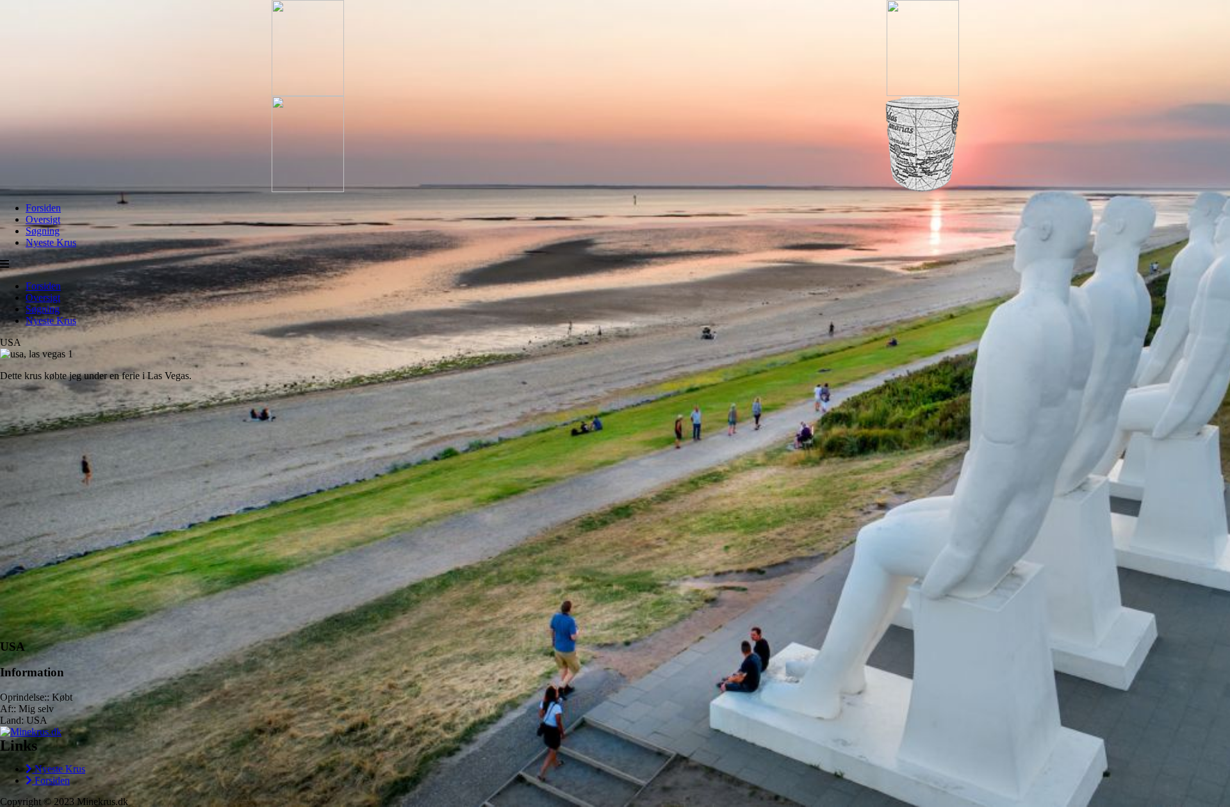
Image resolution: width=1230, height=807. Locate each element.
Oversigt (43, 219)
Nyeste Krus (51, 242)
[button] (4, 264)
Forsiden (43, 207)
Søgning (43, 230)
